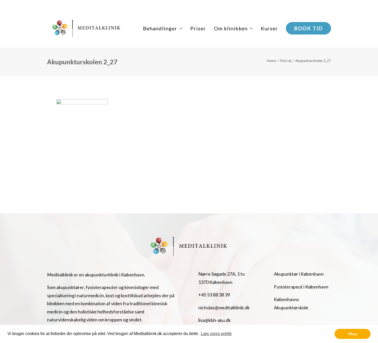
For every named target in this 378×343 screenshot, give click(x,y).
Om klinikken (231, 28)
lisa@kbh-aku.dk (214, 320)
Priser (198, 28)
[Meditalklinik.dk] (86, 28)
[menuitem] (164, 28)
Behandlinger (160, 28)
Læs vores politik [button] (216, 333)
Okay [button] (352, 334)
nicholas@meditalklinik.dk (224, 307)
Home (271, 61)
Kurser (269, 28)
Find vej (285, 61)
